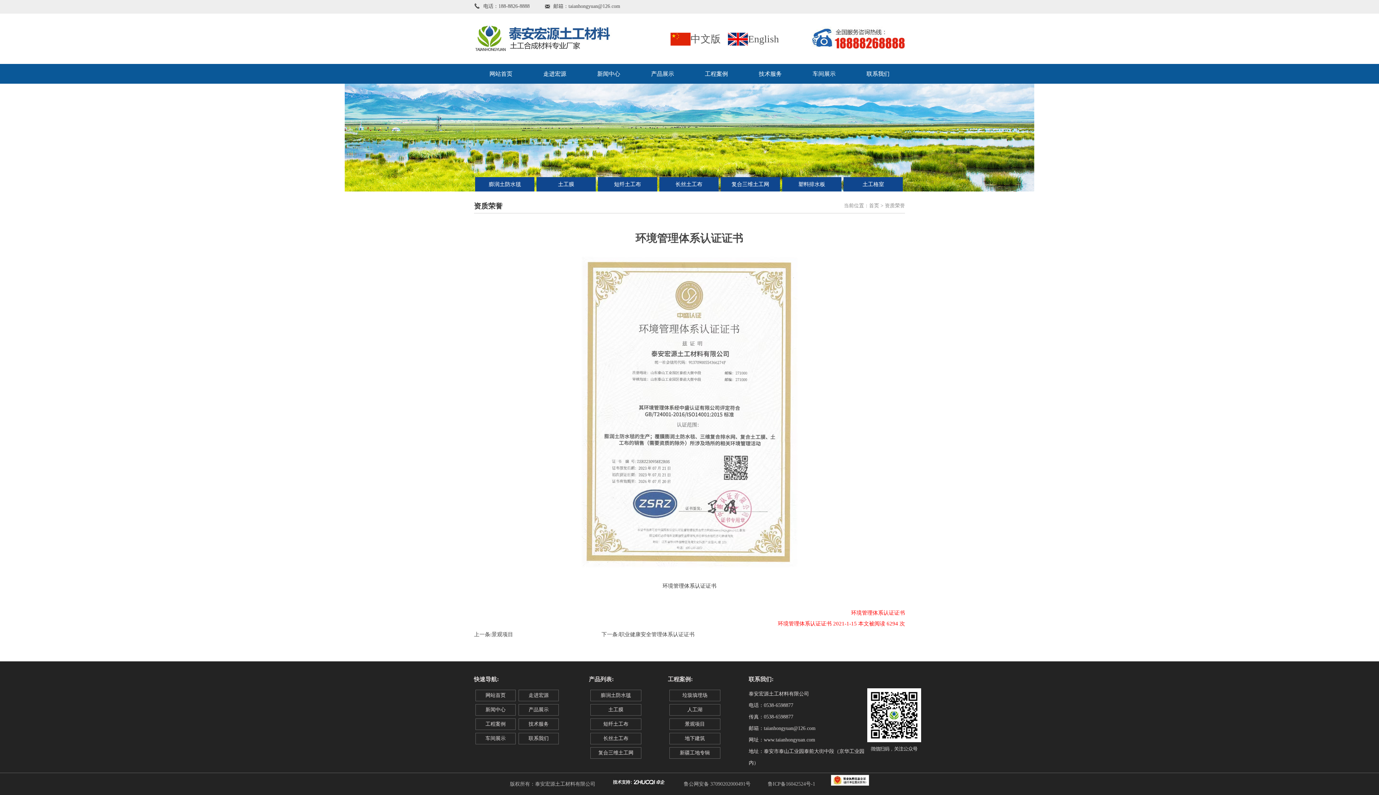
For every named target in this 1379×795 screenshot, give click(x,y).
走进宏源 (554, 74)
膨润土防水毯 (505, 184)
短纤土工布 (627, 184)
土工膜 (566, 184)
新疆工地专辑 (695, 752)
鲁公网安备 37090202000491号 (717, 784)
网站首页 (500, 74)
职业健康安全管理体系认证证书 (657, 634)
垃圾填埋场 (694, 695)
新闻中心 (608, 74)
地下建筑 (695, 738)
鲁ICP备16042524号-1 (791, 784)
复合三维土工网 (750, 184)
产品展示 (662, 74)
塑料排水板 (811, 184)
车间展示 (824, 74)
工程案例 (716, 74)
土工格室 (873, 184)
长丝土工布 (688, 184)
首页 (874, 205)
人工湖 (694, 709)
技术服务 (770, 74)
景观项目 (502, 634)
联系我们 (878, 74)
